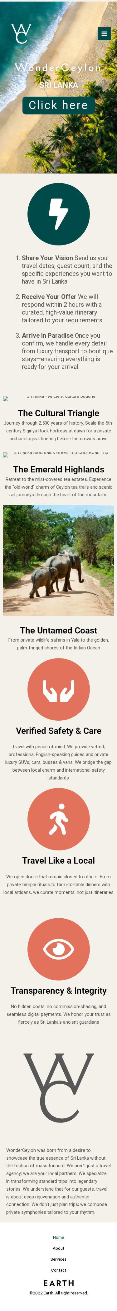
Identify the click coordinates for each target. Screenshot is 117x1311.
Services (58, 1259)
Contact (58, 1270)
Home (58, 1237)
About (58, 1248)
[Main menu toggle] (104, 33)
